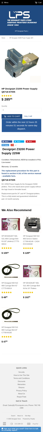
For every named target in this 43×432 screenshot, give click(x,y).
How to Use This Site (21, 375)
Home (3, 38)
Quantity (4, 106)
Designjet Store (16, 419)
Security (21, 372)
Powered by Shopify (29, 419)
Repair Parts (21, 397)
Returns (21, 387)
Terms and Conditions (21, 378)
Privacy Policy (21, 391)
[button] (7, 96)
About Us (21, 394)
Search (13, 415)
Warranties (21, 384)
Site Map (27, 415)
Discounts (21, 381)
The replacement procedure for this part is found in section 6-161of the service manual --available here (21, 173)
